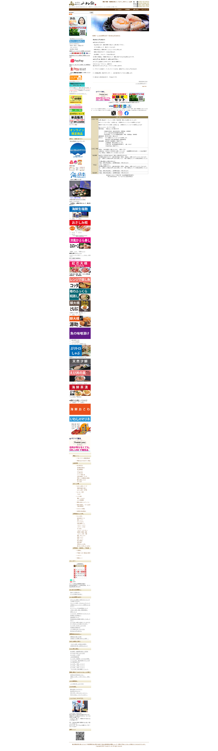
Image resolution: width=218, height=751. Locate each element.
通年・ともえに (81, 498)
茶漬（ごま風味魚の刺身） (83, 478)
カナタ (83, 251)
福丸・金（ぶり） (81, 535)
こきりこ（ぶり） (81, 525)
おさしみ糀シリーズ (82, 486)
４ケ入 (73, 232)
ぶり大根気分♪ (74, 681)
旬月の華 (79, 542)
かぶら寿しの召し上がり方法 (77, 653)
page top (144, 86)
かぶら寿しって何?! (75, 655)
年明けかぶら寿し (81, 544)
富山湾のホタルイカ (75, 691)
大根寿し (79, 550)
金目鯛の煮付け (81, 467)
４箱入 (80, 314)
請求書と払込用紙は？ (75, 615)
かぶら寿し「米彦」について (77, 665)
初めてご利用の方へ (75, 592)
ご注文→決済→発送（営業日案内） (79, 610)
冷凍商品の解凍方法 (75, 627)
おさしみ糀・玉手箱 (82, 490)
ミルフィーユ (78, 253)
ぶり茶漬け (73, 396)
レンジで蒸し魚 (81, 474)
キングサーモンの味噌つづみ (79, 343)
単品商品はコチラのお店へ (76, 38)
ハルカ (75, 251)
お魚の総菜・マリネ (82, 476)
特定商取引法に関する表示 (94, 744)
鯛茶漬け (79, 396)
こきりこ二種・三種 (82, 533)
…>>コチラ (74, 47)
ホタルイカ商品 (81, 508)
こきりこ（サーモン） (82, 530)
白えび (85, 383)
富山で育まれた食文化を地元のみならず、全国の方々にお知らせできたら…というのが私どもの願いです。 (93, 6)
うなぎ (78, 494)
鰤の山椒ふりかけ (81, 480)
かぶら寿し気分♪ (74, 648)
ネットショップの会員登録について (79, 608)
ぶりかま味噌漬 (75, 342)
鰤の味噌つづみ (75, 340)
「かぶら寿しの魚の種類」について (79, 669)
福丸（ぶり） (80, 520)
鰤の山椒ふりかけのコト (76, 689)
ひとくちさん (80, 521)
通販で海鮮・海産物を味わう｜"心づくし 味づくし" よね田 (117, 1)
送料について (73, 612)
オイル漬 (79, 481)
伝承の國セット (81, 523)
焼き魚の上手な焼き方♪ (76, 631)
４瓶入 (80, 218)
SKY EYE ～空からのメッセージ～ (79, 693)
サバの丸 (79, 528)
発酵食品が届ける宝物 (75, 636)
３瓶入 (73, 218)
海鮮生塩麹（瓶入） (82, 488)
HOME (94, 35)
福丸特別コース (81, 518)
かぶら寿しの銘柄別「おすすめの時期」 (80, 658)
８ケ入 (73, 234)
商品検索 (71, 12)
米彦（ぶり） (80, 537)
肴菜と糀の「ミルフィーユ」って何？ (80, 672)
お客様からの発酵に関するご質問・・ (79, 638)
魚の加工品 (80, 465)
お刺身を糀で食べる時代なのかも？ (79, 646)
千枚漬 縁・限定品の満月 (83, 553)
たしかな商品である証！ (76, 594)
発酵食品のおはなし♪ (75, 634)
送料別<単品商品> (81, 511)
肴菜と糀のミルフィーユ (83, 502)
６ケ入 (80, 232)
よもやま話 (73, 686)
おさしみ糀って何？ (75, 641)
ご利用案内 (127, 9)
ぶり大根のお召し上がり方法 (77, 629)
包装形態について (74, 617)
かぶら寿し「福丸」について (77, 664)
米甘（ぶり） (80, 539)
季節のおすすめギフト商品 (83, 460)
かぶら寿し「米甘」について (77, 667)
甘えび (73, 383)
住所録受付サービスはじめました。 (78, 93)
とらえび (79, 383)
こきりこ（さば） (81, 526)
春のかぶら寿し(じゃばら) (83, 546)
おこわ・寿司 (80, 492)
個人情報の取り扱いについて (79, 744)
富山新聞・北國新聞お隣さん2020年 (79, 651)
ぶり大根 (79, 496)
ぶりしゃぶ (80, 471)
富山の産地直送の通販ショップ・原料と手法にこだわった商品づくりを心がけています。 (124, 744)
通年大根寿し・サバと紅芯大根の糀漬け (83, 505)
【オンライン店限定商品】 (83, 458)
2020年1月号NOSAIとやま (77, 675)
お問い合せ (136, 9)
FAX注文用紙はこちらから (74, 81)
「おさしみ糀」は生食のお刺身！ (78, 644)
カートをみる (118, 9)
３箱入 (73, 314)
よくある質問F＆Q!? (75, 597)
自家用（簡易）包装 (82, 532)
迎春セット (80, 558)
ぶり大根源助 (81, 500)
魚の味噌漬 (80, 469)
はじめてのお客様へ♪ (75, 589)
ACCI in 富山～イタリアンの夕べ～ (79, 695)
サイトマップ (145, 9)
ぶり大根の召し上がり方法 (77, 683)
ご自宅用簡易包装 (74, 657)
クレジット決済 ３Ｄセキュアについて (80, 603)
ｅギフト (79, 555)
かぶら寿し (80, 516)
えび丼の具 (80, 473)
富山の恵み (80, 540)
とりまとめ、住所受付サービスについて (80, 613)
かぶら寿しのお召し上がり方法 (78, 625)
